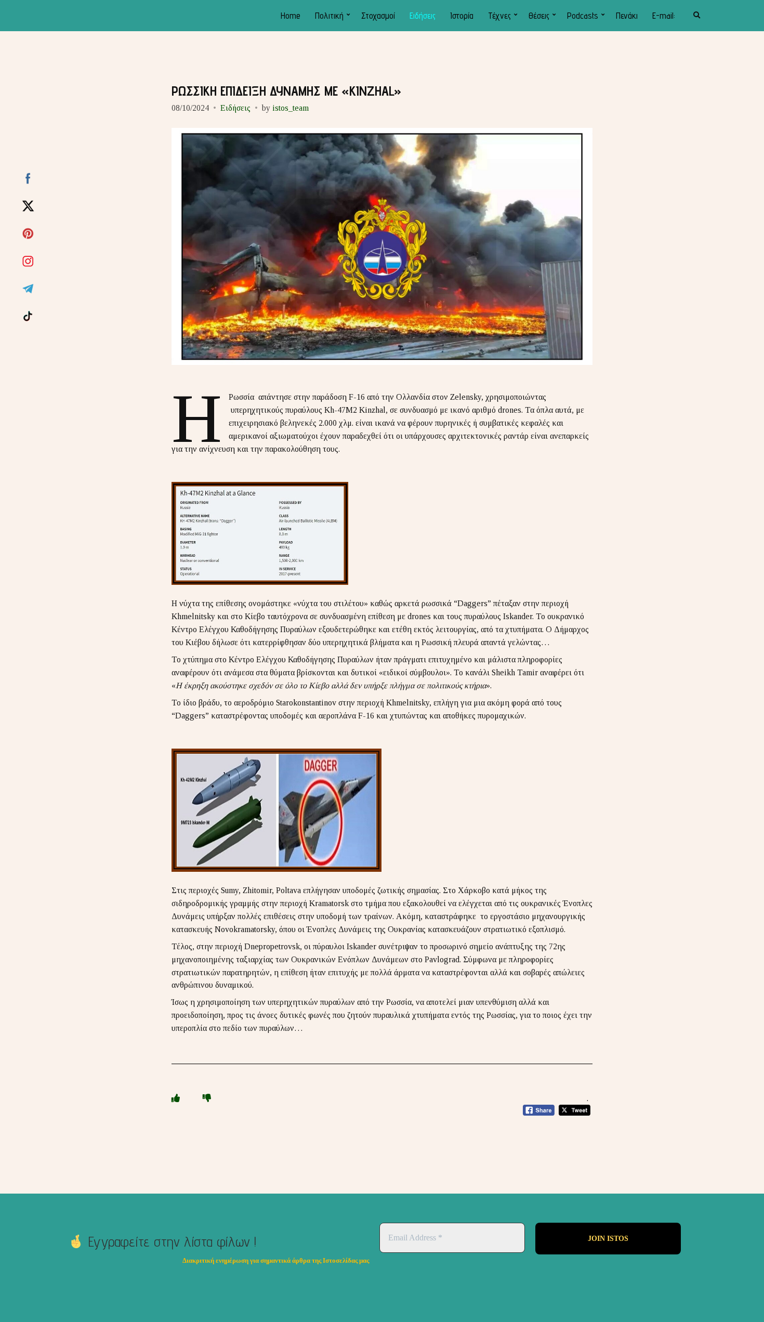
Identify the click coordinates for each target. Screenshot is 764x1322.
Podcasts (582, 15)
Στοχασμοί (378, 15)
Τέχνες (499, 15)
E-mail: (663, 15)
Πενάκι (627, 15)
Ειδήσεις (423, 15)
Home (290, 15)
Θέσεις (539, 15)
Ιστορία (461, 15)
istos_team (290, 107)
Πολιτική (329, 15)
